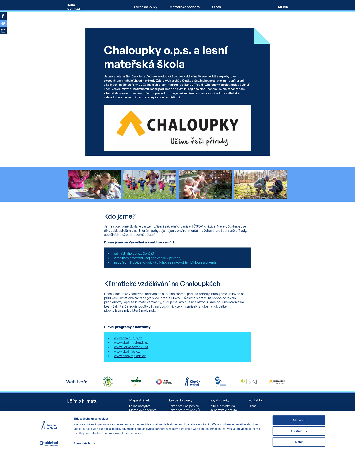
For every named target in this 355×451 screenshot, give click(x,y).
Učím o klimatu (74, 7)
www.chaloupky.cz (128, 338)
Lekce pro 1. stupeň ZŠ (184, 406)
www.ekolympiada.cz (130, 356)
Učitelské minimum (222, 406)
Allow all (299, 420)
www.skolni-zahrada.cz (131, 342)
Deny (299, 441)
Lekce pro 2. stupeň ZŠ (184, 410)
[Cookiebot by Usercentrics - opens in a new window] (49, 444)
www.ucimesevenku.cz (131, 347)
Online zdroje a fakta (223, 410)
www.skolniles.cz (127, 351)
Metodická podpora (185, 7)
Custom (296, 431)
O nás (216, 7)
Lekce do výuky (145, 7)
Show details (82, 443)
